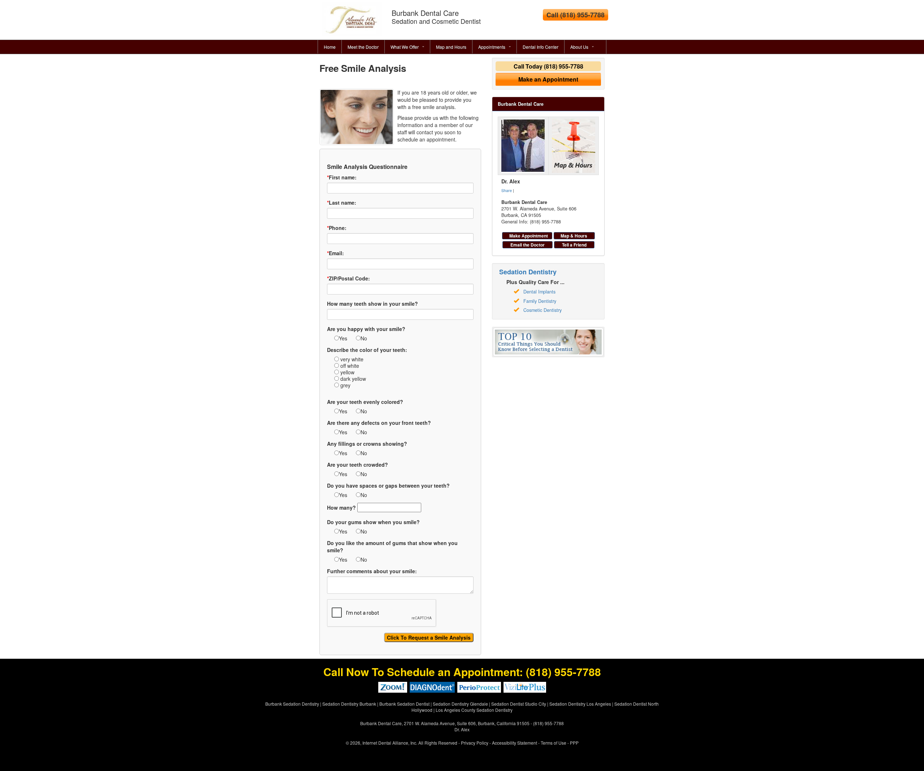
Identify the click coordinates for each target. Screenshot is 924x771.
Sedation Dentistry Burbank (349, 704)
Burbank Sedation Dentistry (292, 704)
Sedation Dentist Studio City (518, 704)
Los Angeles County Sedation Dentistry (474, 710)
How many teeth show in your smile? (372, 303)
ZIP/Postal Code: (348, 278)
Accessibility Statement (514, 743)
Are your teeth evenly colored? (365, 401)
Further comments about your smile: (372, 571)
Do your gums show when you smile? (373, 522)
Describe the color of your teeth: (367, 349)
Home (330, 47)
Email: (335, 253)
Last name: (341, 202)
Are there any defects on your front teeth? (379, 422)
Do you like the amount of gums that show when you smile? (392, 546)
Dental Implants (539, 291)
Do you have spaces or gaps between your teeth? (388, 485)
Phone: (336, 227)
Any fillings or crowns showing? (367, 443)
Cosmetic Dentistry (542, 310)
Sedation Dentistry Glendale (460, 704)
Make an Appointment (548, 79)
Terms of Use (553, 743)
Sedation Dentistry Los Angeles (580, 704)
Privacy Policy (474, 743)
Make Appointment (528, 235)
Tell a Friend (574, 244)
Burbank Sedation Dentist (404, 704)
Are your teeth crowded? (357, 464)
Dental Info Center (540, 47)
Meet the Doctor (363, 47)
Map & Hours (574, 235)
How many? (341, 507)
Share (506, 190)
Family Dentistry (539, 301)
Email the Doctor (527, 244)
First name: (342, 177)
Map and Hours (451, 47)
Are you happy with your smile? (366, 328)
